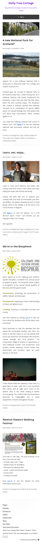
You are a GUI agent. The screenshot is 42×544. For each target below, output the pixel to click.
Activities (6, 508)
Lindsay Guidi (16, 232)
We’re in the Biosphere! (17, 246)
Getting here (7, 517)
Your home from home (11, 527)
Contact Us (7, 511)
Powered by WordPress (28, 540)
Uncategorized (14, 135)
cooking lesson (29, 229)
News (5, 521)
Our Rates (6, 524)
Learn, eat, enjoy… (14, 152)
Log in (5, 536)
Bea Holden (7, 48)
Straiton (22, 138)
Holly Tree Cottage (21, 3)
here (26, 318)
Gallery (5, 514)
